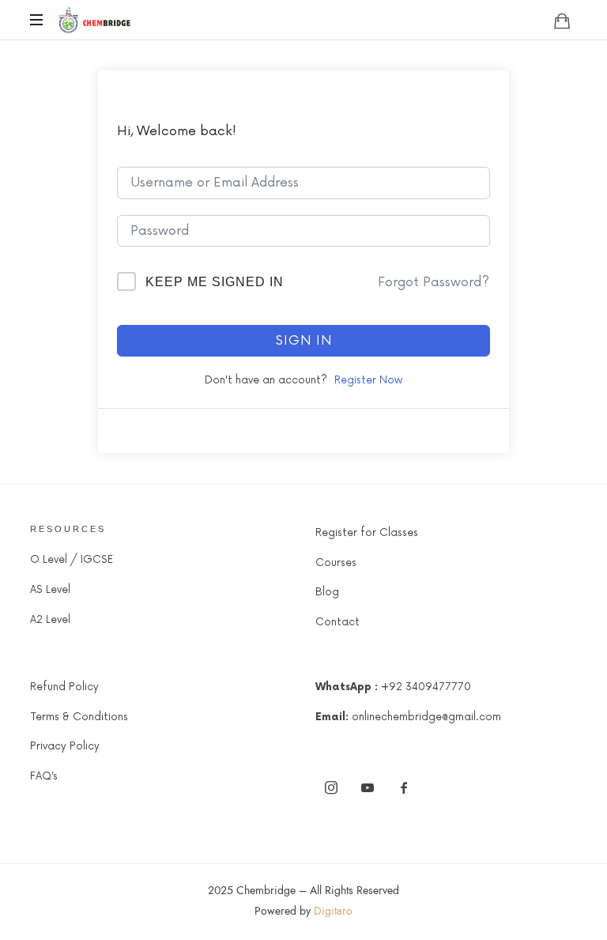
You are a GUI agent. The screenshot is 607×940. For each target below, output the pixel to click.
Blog (327, 592)
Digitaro (333, 911)
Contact (337, 622)
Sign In (304, 341)
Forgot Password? (433, 282)
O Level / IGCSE (71, 559)
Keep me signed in (214, 282)
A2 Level (50, 619)
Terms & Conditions (79, 717)
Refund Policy (64, 687)
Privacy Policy (65, 746)
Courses (335, 563)
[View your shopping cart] (561, 20)
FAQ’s (44, 776)
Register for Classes (366, 533)
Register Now (368, 380)
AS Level (50, 589)
